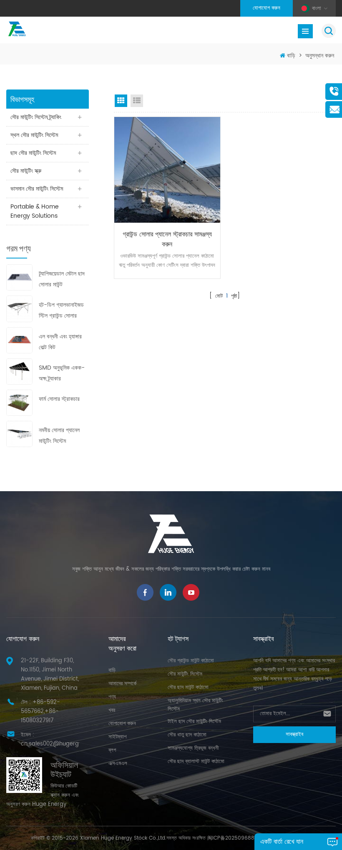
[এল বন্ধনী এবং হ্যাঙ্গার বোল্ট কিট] (19, 340)
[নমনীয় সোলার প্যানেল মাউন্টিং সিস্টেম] (19, 434)
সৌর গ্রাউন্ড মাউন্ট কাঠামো (191, 660)
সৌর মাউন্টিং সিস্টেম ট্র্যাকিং (35, 117)
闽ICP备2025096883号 (234, 838)
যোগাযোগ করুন (266, 8)
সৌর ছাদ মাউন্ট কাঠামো (188, 687)
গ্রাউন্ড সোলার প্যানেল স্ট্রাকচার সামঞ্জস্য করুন (167, 239)
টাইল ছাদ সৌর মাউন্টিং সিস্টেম (194, 721)
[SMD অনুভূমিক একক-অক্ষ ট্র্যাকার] (19, 371)
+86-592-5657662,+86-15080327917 (40, 711)
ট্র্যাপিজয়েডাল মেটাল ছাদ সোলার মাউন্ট (62, 279)
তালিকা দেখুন (137, 100)
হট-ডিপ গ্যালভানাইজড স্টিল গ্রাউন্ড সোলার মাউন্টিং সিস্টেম (61, 310)
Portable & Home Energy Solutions (34, 211)
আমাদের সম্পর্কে (122, 683)
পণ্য (112, 697)
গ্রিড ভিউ (121, 100)
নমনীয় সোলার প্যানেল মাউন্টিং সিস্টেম (59, 435)
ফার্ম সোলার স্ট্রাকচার (59, 399)
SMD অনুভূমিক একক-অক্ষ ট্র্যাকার (62, 373)
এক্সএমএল (117, 763)
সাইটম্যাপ (117, 737)
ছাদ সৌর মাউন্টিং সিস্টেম (33, 153)
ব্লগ (112, 750)
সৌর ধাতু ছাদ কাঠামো (187, 735)
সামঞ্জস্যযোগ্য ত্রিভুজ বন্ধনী (193, 748)
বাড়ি (291, 55)
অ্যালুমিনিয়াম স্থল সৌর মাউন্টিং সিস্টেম (195, 704)
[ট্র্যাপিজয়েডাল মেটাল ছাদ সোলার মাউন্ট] (19, 277)
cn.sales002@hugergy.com (58, 744)
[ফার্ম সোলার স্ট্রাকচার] (19, 402)
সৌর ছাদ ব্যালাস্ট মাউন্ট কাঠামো (196, 761)
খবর (111, 710)
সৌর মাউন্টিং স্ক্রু (25, 171)
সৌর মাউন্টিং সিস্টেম (185, 674)
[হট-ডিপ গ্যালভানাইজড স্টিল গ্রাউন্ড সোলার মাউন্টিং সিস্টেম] (19, 308)
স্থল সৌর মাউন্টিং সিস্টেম (34, 135)
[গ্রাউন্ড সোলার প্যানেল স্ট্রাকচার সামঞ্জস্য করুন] (167, 170)
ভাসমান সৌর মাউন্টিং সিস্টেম (36, 189)
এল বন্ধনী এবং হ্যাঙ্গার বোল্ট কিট (60, 342)
